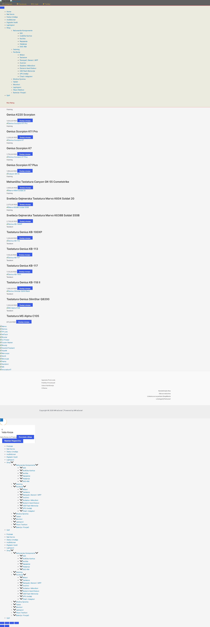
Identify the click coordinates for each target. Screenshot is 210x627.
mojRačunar (11, 20)
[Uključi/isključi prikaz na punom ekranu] (7, 623)
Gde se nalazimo (165, 393)
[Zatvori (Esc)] (16, 623)
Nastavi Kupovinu (12, 441)
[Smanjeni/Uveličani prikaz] (2, 623)
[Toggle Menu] (2, 8)
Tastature (23, 57)
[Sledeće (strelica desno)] (7, 626)
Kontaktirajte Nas (164, 391)
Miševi (22, 55)
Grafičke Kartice (26, 36)
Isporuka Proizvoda (48, 380)
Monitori (16, 85)
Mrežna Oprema (19, 79)
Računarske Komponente (22, 31)
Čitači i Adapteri (26, 76)
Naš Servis (10, 14)
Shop (8, 28)
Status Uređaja (12, 17)
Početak (10, 446)
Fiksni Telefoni (18, 90)
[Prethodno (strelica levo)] (2, 626)
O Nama (44, 388)
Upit (8, 95)
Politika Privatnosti (48, 383)
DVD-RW (23, 47)
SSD (21, 33)
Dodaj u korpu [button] (25, 121)
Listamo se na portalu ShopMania (159, 396)
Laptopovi (11, 25)
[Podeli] (12, 623)
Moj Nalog (10, 103)
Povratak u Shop (25, 437)
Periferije (16, 52)
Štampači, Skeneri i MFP (29, 60)
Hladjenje (23, 44)
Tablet (15, 82)
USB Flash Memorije (27, 71)
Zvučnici (23, 63)
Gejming (16, 49)
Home (9, 12)
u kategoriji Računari (163, 399)
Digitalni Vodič (12, 22)
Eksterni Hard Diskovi (28, 68)
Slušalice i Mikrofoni (27, 66)
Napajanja (23, 41)
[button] (12, 462)
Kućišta (22, 39)
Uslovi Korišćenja (48, 385)
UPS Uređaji (24, 74)
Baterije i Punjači (19, 93)
